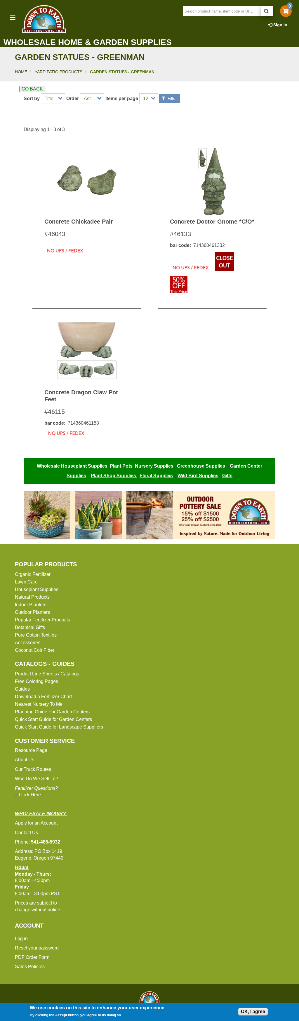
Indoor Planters (30, 604)
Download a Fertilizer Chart (43, 696)
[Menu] (12, 18)
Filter (171, 98)
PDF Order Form (32, 957)
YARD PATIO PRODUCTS (58, 71)
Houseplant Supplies (36, 589)
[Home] (44, 19)
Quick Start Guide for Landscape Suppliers (59, 726)
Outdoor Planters (32, 612)
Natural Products (32, 597)
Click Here (30, 794)
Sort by (32, 98)
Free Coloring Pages (36, 681)
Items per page (121, 98)
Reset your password (37, 947)
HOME (21, 71)
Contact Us (26, 832)
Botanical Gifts (30, 627)
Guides (22, 689)
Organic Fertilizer (33, 574)
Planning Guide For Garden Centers (52, 711)
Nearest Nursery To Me (38, 704)
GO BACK (32, 88)
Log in (21, 938)
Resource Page (31, 750)
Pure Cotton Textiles (36, 635)
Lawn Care (26, 581)
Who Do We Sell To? (36, 778)
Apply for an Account (36, 822)
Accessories (27, 642)
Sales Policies (30, 966)
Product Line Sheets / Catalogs (47, 673)
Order (72, 98)
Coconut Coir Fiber (34, 650)
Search (267, 11)
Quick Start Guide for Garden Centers (53, 719)
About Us (24, 759)
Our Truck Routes (33, 769)
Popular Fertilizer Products (42, 619)
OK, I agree (253, 1011)
